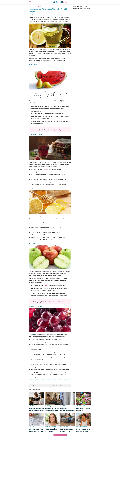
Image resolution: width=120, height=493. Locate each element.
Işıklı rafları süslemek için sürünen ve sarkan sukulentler (83, 408)
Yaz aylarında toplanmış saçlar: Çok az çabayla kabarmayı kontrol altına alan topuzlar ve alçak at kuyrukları (83, 429)
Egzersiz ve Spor (64, 426)
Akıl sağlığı (31, 405)
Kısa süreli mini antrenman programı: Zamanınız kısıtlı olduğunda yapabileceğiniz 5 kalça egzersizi (67, 429)
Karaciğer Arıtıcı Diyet (56, 130)
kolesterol (45, 285)
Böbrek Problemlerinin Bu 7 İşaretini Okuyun (56, 302)
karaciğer (49, 101)
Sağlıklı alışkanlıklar (33, 6)
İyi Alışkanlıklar (41, 6)
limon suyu (55, 218)
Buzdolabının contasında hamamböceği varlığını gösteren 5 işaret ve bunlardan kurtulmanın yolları (67, 408)
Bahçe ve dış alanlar (80, 405)
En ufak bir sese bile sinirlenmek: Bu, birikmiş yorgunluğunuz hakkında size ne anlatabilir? (52, 408)
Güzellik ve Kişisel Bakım (50, 426)
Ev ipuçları (62, 405)
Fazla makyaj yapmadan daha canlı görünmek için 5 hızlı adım (52, 429)
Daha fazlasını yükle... (60, 435)
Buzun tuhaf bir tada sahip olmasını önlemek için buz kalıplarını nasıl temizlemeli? (36, 429)
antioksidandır (46, 169)
